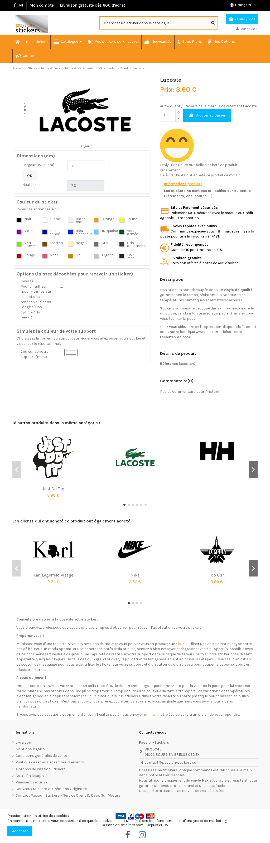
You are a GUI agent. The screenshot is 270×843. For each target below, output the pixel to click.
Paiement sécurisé (31, 782)
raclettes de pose (175, 337)
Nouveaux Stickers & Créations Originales (51, 789)
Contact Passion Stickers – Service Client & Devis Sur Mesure (68, 795)
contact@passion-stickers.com (172, 762)
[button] (67, 42)
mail (153, 714)
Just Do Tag (53, 488)
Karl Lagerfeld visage (53, 575)
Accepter (20, 831)
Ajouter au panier (210, 115)
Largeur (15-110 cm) (38, 165)
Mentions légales (30, 749)
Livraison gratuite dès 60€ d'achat (92, 5)
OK (29, 175)
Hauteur (29, 184)
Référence (169, 363)
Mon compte (42, 5)
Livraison (23, 742)
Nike (135, 575)
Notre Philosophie (31, 775)
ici (180, 644)
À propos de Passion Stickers (41, 769)
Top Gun (217, 575)
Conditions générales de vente (41, 755)
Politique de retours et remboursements (50, 762)
